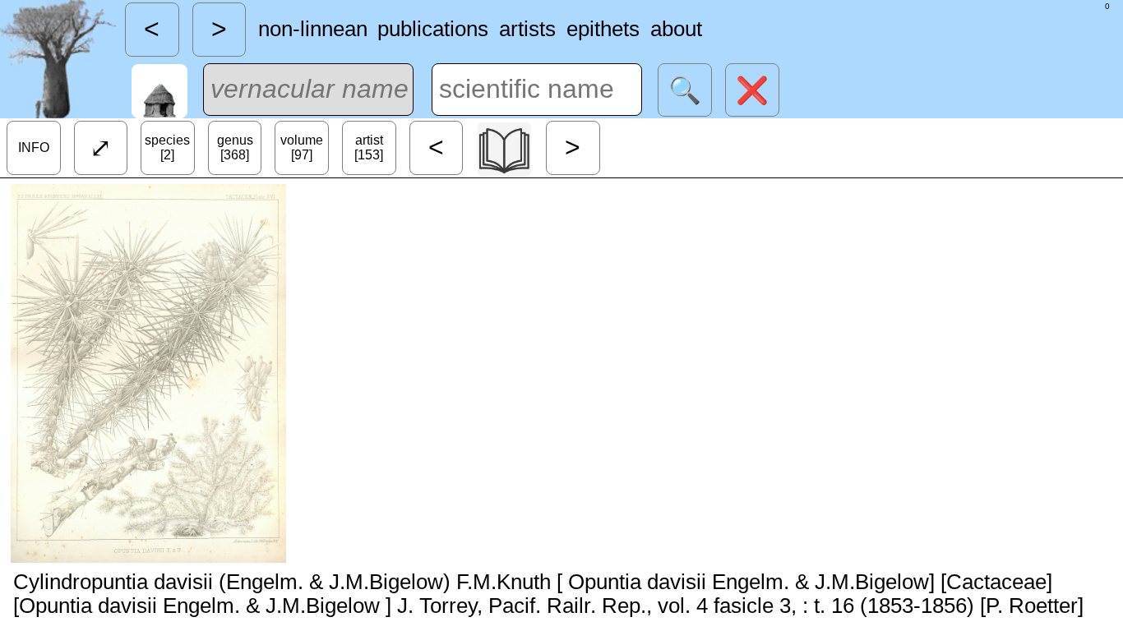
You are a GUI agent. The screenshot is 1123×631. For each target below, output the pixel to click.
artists (527, 28)
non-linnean (312, 28)
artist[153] (368, 147)
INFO (33, 147)
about (676, 28)
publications (432, 28)
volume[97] (301, 147)
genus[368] (235, 147)
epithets (603, 28)
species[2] (167, 147)
